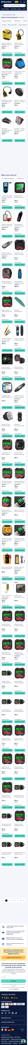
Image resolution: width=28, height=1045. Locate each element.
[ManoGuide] (23, 1041)
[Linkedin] (2, 1013)
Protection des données (16, 1039)
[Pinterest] (9, 1013)
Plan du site (17, 1037)
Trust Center (4, 1041)
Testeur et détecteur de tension (9, 14)
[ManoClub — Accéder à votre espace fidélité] (16, 1)
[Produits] (2, 5)
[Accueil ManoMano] (7, 1)
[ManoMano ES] (12, 1030)
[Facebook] (6, 1013)
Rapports (15, 1043)
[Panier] (24, 1)
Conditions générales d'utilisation (16, 1041)
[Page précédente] (3, 900)
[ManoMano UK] (6, 1030)
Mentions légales (5, 1039)
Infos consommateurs (6, 1043)
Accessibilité (22, 1043)
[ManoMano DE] (9, 1030)
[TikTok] (16, 1013)
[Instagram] (12, 1013)
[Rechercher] (5, 6)
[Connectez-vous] (20, 1)
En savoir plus (16, 989)
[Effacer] (24, 5)
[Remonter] (22, 1029)
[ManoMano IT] (2, 1030)
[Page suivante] (23, 900)
